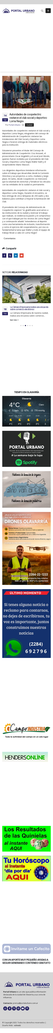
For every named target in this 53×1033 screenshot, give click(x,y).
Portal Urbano (14, 125)
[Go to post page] (26, 291)
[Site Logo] (18, 10)
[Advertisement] (26, 45)
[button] (42, 10)
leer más (13, 327)
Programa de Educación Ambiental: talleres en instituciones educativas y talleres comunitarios (30, 313)
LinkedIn (16, 255)
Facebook (4, 255)
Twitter (10, 255)
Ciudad (29, 125)
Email (22, 255)
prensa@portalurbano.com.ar (25, 1010)
